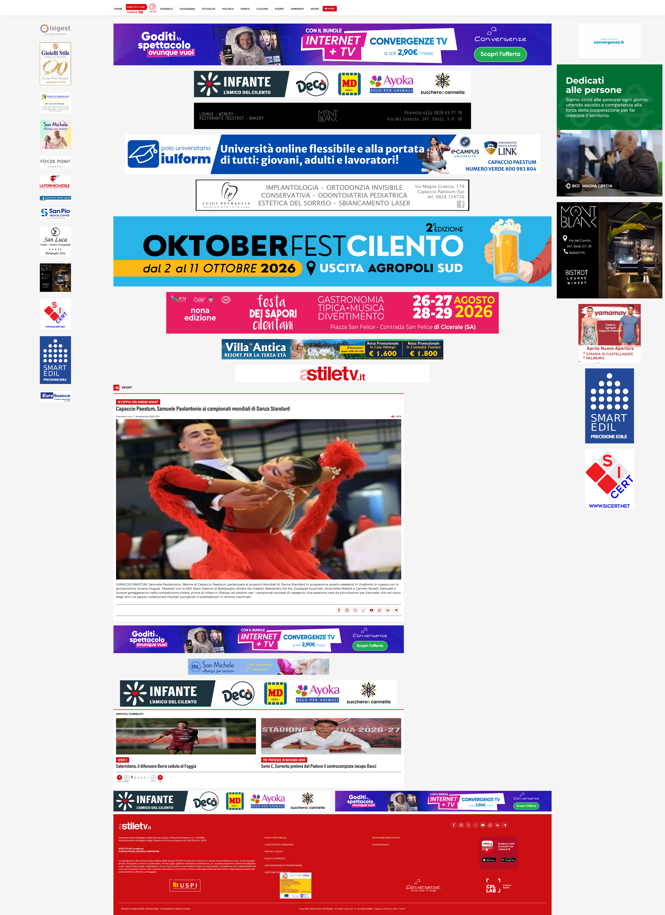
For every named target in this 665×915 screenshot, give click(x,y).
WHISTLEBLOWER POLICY (386, 837)
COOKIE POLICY (380, 844)
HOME (118, 8)
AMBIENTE (297, 8)
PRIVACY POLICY (274, 851)
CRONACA (166, 8)
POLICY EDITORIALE (275, 837)
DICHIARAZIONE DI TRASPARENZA (283, 865)
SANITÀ (245, 8)
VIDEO (331, 8)
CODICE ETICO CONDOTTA (279, 844)
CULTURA (262, 8)
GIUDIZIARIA (187, 8)
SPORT (315, 8)
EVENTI (279, 8)
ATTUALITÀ (208, 8)
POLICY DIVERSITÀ (275, 858)
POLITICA (228, 8)
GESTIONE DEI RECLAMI (277, 872)
